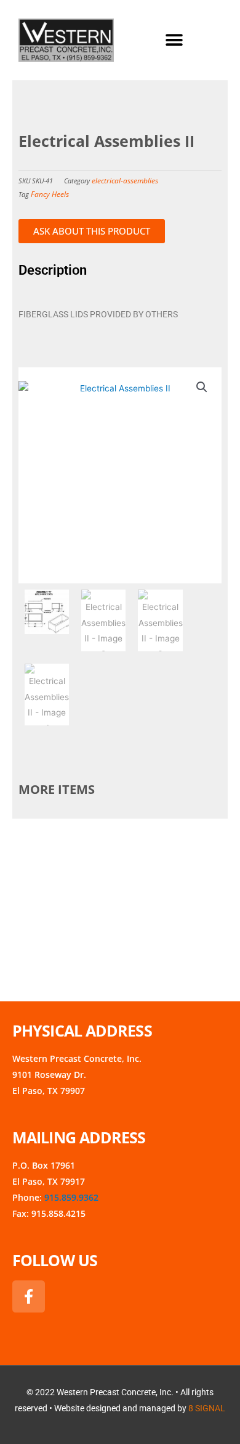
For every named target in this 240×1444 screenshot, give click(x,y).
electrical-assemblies (125, 180)
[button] (174, 40)
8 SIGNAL (206, 1408)
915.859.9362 (71, 1197)
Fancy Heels (50, 194)
